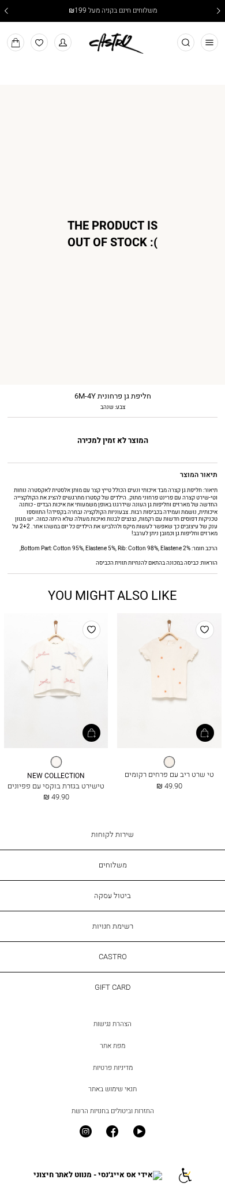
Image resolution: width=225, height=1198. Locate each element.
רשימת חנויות (112, 926)
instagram (85, 1132)
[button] (63, 42)
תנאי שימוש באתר (112, 1089)
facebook (112, 1132)
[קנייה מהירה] (205, 733)
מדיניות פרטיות (113, 1067)
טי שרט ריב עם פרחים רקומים (169, 774)
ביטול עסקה (112, 895)
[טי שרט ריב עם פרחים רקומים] (169, 681)
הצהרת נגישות (112, 1023)
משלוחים (113, 864)
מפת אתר (112, 1045)
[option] (169, 762)
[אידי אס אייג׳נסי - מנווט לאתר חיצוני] (98, 1175)
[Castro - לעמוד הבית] (112, 41)
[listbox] (169, 762)
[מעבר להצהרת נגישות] (184, 1175)
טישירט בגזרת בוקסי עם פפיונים (55, 785)
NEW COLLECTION (56, 776)
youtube (139, 1132)
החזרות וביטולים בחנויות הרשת (113, 1111)
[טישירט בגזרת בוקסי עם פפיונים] (56, 681)
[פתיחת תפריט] (210, 42)
